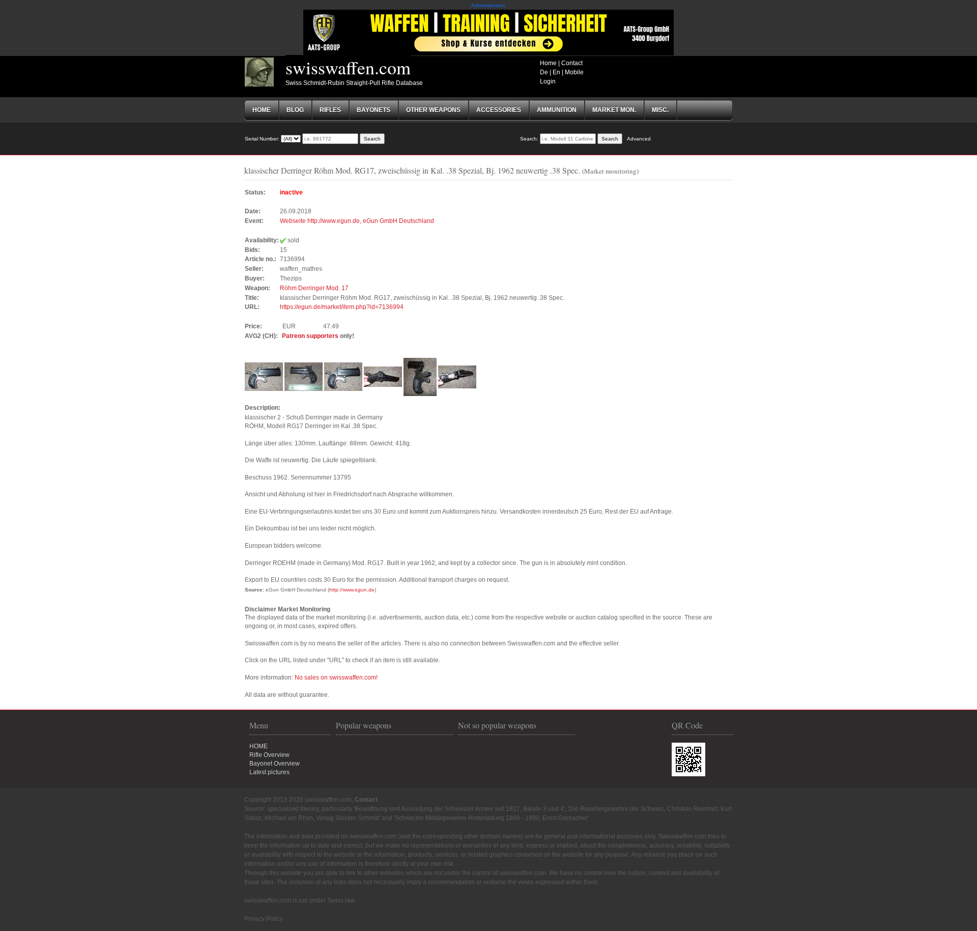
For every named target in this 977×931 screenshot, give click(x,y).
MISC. (660, 110)
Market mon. (614, 110)
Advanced (639, 139)
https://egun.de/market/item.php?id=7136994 (342, 307)
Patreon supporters (310, 336)
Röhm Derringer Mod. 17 (314, 288)
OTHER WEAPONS (433, 110)
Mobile (574, 72)
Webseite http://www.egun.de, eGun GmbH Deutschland (357, 220)
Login (548, 81)
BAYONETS (373, 110)
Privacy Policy (263, 918)
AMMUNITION (557, 110)
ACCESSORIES (498, 110)
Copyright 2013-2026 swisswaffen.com (298, 799)
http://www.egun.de (352, 590)
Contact (572, 63)
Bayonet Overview (274, 763)
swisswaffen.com (348, 67)
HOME (258, 746)
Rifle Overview (269, 754)
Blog (295, 110)
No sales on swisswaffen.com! (336, 677)
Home (548, 63)
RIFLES (330, 110)
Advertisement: (488, 5)
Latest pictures (269, 772)
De (544, 72)
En (556, 72)
